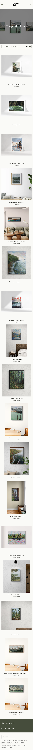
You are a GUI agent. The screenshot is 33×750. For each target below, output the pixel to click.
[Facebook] (2, 728)
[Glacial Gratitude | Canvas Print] (16, 694)
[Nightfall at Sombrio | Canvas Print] (16, 262)
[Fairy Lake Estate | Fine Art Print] (16, 184)
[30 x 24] (16, 458)
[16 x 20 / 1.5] (16, 419)
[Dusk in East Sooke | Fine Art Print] (16, 66)
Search (3, 745)
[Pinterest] (9, 728)
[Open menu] (4, 4)
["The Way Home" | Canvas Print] (16, 497)
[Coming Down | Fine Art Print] (16, 144)
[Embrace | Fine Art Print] (16, 105)
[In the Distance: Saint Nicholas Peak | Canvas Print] (16, 654)
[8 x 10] (16, 66)
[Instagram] (13, 728)
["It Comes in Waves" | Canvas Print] (16, 223)
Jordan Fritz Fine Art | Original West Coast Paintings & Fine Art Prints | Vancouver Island (14, 742)
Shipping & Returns (13, 745)
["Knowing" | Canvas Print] (16, 340)
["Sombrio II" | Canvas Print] (16, 458)
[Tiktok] (6, 728)
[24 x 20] (16, 340)
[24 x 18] (16, 262)
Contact (24, 745)
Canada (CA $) (7, 737)
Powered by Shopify (8, 747)
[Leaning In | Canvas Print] (16, 380)
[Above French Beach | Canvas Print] (16, 576)
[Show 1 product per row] (26, 46)
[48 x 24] (16, 497)
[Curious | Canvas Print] (16, 615)
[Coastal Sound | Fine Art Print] (16, 301)
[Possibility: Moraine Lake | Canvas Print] (16, 419)
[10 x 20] (16, 654)
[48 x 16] (16, 223)
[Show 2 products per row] (29, 46)
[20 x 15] (16, 576)
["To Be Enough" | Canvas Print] (16, 537)
